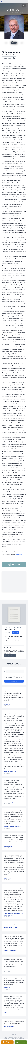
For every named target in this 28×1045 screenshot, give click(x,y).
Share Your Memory (10, 656)
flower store (19, 554)
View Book (7, 632)
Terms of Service (18, 1038)
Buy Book (15, 632)
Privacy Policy (10, 1038)
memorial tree (20, 552)
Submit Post (14, 681)
